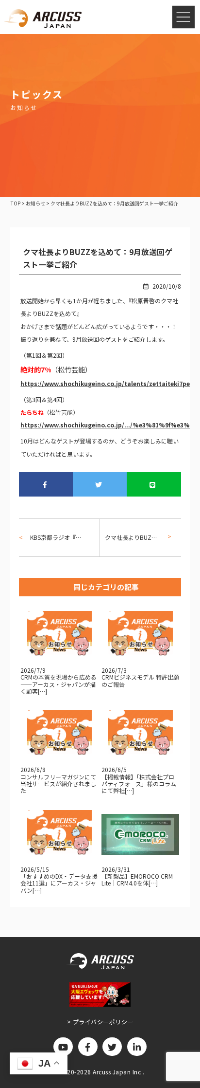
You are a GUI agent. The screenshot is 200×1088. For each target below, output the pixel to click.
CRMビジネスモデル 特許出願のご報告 (140, 680)
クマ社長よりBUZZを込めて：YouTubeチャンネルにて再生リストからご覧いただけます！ (135, 537)
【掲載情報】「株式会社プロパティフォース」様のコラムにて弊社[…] (138, 784)
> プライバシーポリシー (100, 1021)
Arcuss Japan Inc (118, 1072)
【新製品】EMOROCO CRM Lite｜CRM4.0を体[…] (137, 879)
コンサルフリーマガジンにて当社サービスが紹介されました (58, 784)
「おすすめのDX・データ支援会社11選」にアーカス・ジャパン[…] (59, 883)
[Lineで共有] (154, 484)
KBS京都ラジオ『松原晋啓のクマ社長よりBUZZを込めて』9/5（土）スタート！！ (56, 537)
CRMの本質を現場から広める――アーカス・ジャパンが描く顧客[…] (58, 684)
